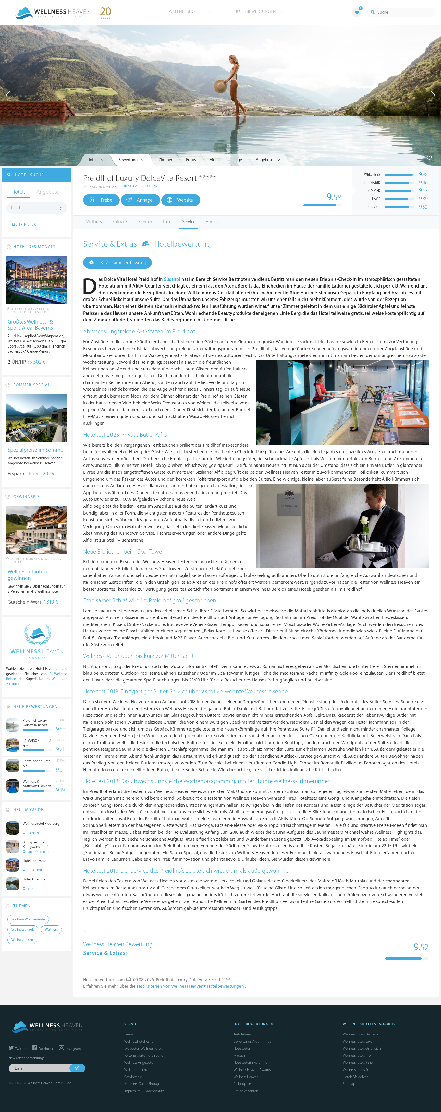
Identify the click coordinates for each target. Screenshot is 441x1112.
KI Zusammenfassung (122, 263)
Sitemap (349, 1084)
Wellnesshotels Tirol (357, 1055)
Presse (128, 1034)
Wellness (94, 221)
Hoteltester (242, 1048)
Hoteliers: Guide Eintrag (141, 1084)
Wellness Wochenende (28, 919)
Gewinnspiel (133, 1077)
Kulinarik (119, 221)
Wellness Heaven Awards (252, 1070)
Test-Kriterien (243, 1034)
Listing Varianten (246, 1091)
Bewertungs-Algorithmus (252, 1041)
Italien (151, 186)
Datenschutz (154, 1091)
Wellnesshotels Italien (359, 1062)
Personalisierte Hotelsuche (143, 1055)
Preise (106, 200)
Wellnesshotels (187, 11)
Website (185, 200)
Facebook (45, 1049)
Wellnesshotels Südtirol (360, 1070)
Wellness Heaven (246, 1077)
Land (15, 208)
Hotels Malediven (356, 1077)
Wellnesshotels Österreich (362, 1048)
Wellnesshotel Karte (138, 1041)
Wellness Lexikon (136, 1070)
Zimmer (145, 221)
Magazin (240, 1055)
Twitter (20, 1049)
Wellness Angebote (138, 1062)
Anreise (212, 221)
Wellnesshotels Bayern (359, 1041)
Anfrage (145, 200)
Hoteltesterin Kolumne (250, 1062)
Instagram (73, 1049)
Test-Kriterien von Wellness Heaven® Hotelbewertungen (190, 986)
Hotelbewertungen (255, 11)
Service (188, 221)
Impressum (132, 1091)
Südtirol (131, 186)
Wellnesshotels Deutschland (364, 1034)
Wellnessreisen (22, 940)
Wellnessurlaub (22, 930)
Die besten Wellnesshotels (143, 1048)
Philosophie (242, 1084)
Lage (167, 221)
